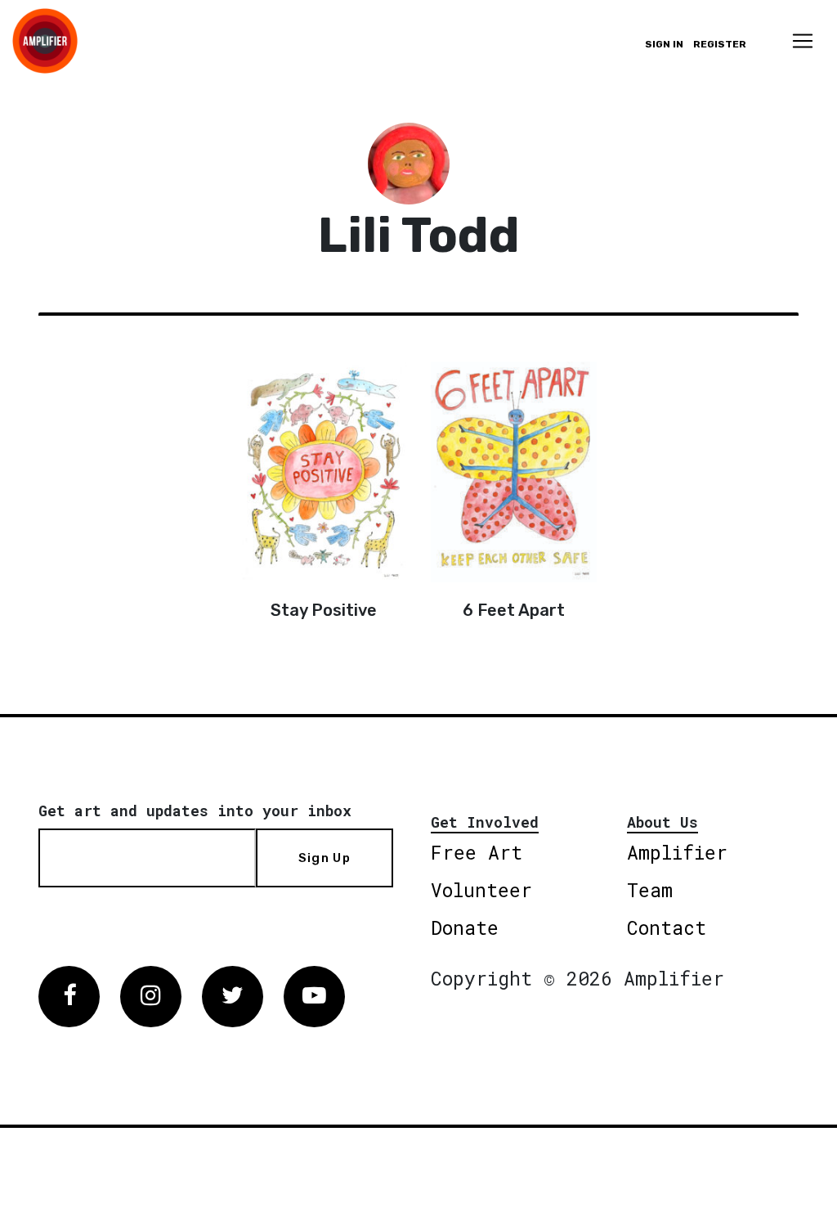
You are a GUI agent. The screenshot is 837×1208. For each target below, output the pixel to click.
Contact (666, 927)
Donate (465, 927)
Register (719, 44)
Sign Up (324, 858)
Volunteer (481, 890)
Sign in (664, 44)
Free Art (476, 852)
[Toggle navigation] (803, 40)
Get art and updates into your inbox (194, 810)
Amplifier (677, 852)
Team (650, 890)
